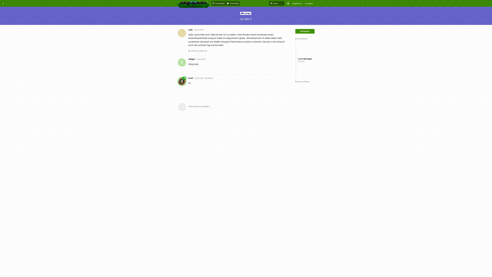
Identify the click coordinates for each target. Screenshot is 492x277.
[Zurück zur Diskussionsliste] (3, 3)
